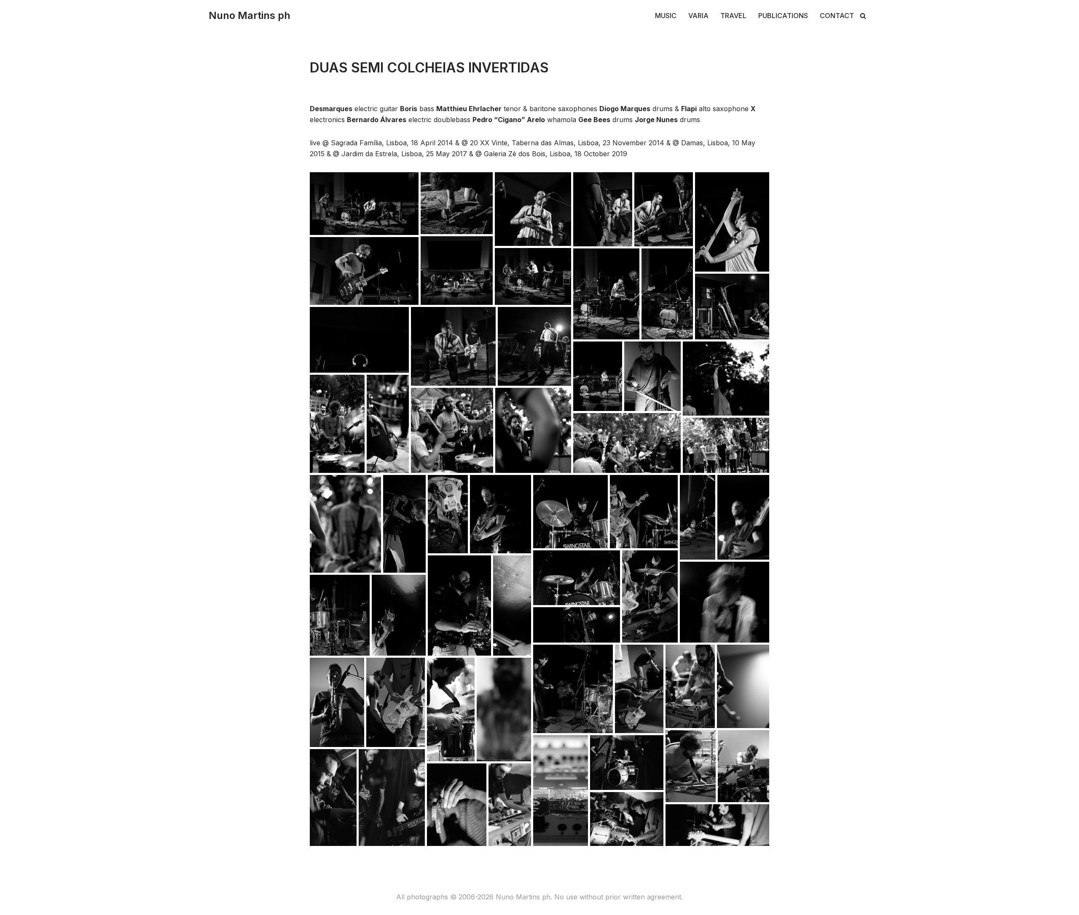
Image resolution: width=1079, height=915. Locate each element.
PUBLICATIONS (783, 15)
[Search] (863, 16)
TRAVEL (733, 15)
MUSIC (665, 15)
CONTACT (837, 15)
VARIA (698, 15)
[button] (364, 203)
